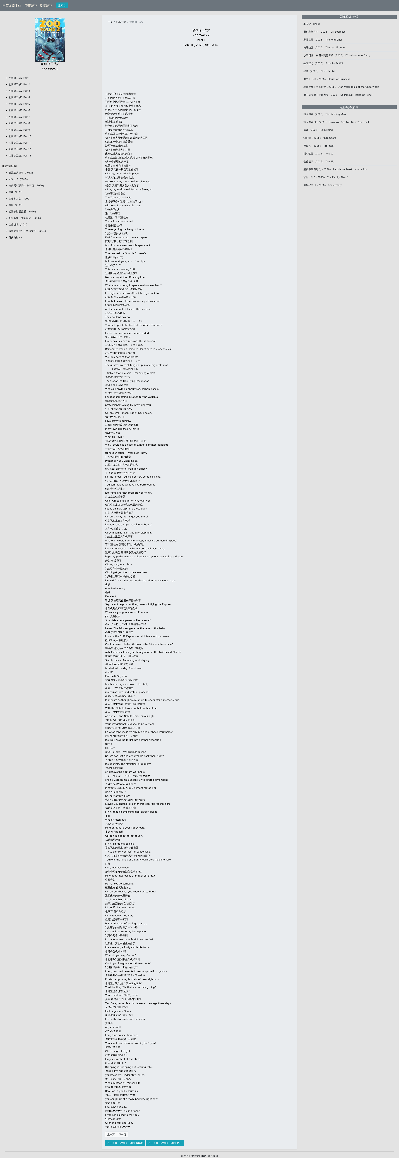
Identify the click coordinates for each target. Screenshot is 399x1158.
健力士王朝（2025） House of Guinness (326, 79)
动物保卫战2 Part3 (19, 90)
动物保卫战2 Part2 (19, 84)
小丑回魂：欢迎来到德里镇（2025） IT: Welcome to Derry (336, 55)
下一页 (122, 1134)
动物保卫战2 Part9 (19, 129)
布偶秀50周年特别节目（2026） (27, 185)
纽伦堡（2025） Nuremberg (319, 137)
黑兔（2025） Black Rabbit (319, 71)
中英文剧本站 (11, 5)
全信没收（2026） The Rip (318, 161)
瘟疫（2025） (17, 205)
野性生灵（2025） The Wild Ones (322, 39)
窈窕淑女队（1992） (20, 198)
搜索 (61, 5)
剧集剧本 (47, 5)
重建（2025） (17, 192)
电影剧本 (32, 5)
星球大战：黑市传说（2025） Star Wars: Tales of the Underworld (341, 86)
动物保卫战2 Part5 (19, 103)
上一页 (111, 1134)
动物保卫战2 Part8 (19, 123)
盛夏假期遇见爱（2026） (23, 211)
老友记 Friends (311, 23)
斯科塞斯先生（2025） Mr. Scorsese (324, 31)
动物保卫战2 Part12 (20, 149)
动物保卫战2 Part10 (20, 136)
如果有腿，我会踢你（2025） (25, 217)
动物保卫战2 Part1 (19, 77)
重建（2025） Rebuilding (318, 129)
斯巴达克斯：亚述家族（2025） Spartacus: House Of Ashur (337, 94)
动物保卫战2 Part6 (19, 110)
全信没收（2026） (19, 224)
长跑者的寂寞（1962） (21, 172)
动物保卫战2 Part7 (19, 116)
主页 (110, 21)
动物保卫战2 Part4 (19, 97)
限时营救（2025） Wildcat (318, 153)
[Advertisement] (201, 70)
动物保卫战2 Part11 (20, 142)
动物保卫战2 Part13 (20, 155)
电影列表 (121, 21)
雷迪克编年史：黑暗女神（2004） (28, 230)
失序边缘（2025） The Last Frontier (324, 47)
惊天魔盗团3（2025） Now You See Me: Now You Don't (336, 122)
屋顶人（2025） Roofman (318, 145)
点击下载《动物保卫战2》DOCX (125, 1142)
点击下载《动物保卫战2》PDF (165, 1142)
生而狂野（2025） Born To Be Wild (323, 63)
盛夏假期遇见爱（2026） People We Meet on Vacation (335, 169)
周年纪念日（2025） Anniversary (322, 185)
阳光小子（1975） (19, 179)
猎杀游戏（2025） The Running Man (324, 114)
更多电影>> (15, 237)
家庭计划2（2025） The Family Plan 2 (325, 177)
